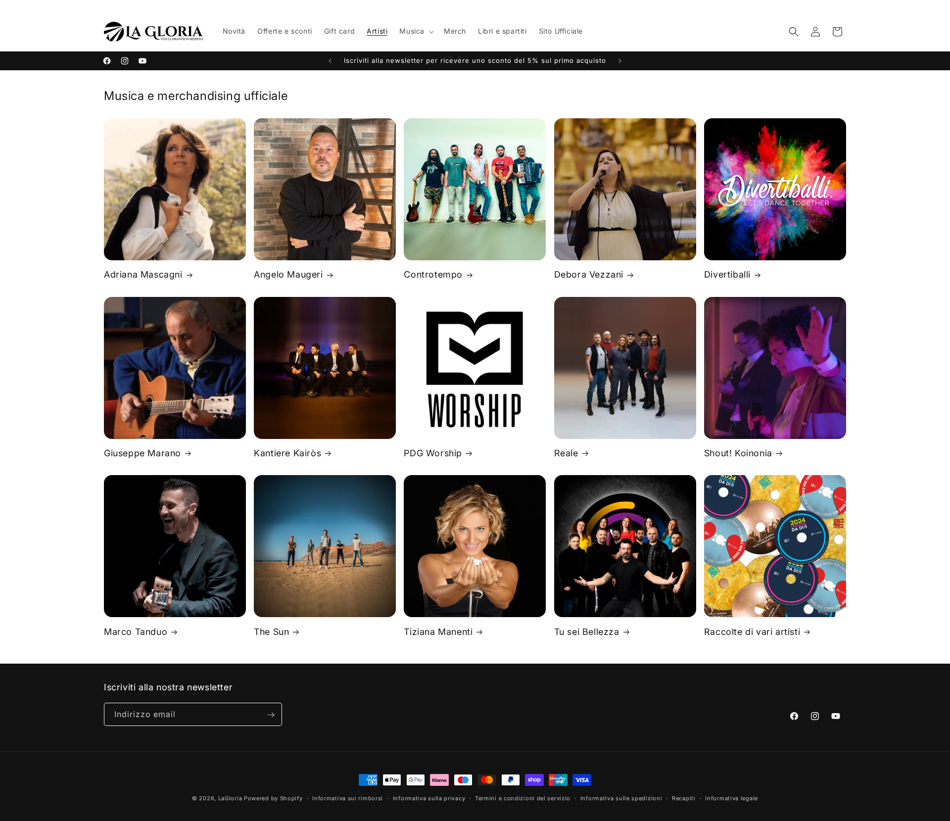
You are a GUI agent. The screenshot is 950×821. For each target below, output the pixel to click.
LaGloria (230, 798)
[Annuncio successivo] (620, 60)
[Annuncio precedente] (330, 60)
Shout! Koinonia (738, 453)
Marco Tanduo (135, 632)
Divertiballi (727, 274)
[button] (415, 31)
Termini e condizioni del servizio (522, 797)
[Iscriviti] (271, 714)
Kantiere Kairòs (287, 453)
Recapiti (684, 797)
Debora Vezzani (588, 274)
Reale (566, 453)
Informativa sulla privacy (429, 797)
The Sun (271, 632)
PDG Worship (433, 453)
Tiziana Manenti (438, 632)
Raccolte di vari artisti (752, 632)
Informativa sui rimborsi (347, 797)
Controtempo (433, 274)
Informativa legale (731, 797)
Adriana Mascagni (143, 274)
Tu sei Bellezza (586, 632)
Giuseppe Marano (142, 453)
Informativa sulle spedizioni (621, 797)
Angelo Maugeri (288, 274)
